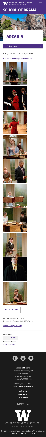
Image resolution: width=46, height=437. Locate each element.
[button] (15, 84)
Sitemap (33, 433)
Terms (23, 433)
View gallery (12, 310)
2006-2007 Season (9, 344)
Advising (23, 391)
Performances (10, 338)
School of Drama (20, 9)
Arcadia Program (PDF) (12, 326)
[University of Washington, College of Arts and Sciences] (17, 4)
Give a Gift (23, 394)
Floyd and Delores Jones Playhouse (17, 58)
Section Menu (12, 46)
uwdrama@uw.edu (25, 386)
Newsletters (23, 398)
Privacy (14, 433)
